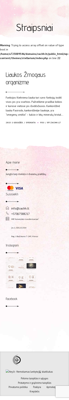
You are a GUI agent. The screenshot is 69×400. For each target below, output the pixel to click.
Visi (42, 122)
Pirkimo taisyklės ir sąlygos (34, 378)
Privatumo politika (18, 387)
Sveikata (31, 122)
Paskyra (37, 387)
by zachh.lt (54, 122)
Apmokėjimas (53, 387)
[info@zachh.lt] (7, 208)
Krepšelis (34, 391)
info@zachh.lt (20, 208)
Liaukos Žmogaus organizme (26, 78)
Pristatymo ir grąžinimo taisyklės (34, 382)
